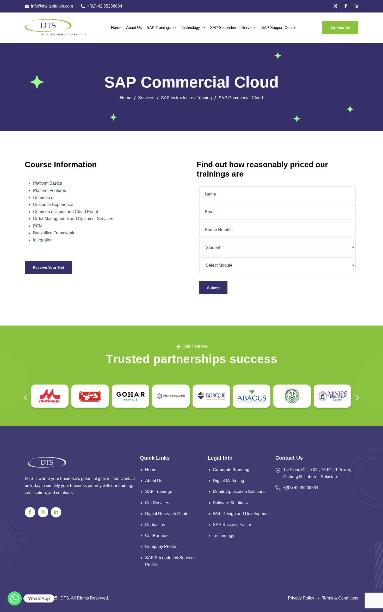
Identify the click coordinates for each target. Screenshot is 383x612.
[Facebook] (348, 6)
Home (116, 27)
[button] (25, 397)
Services (146, 98)
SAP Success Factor (232, 524)
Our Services (157, 503)
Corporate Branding (231, 469)
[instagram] (337, 6)
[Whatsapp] (15, 598)
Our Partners (157, 535)
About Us (134, 27)
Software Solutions (230, 503)
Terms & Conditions (340, 598)
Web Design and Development (241, 513)
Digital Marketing (228, 480)
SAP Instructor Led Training (186, 98)
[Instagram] (43, 512)
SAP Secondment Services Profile (170, 561)
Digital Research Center (167, 513)
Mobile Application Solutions (239, 491)
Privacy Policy (301, 598)
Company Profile (160, 546)
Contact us (155, 524)
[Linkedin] (356, 6)
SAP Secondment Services (233, 27)
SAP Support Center (278, 27)
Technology (190, 27)
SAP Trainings (159, 27)
